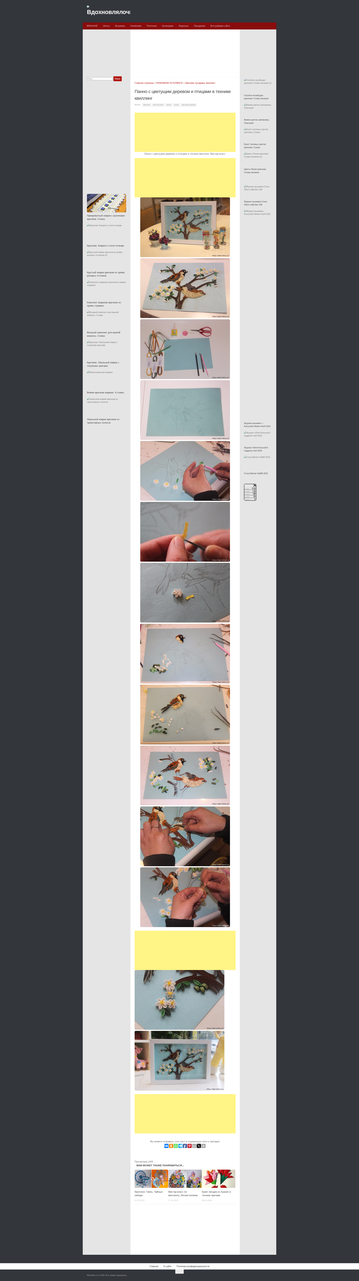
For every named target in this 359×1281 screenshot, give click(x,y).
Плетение (152, 26)
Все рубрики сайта (220, 26)
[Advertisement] (185, 52)
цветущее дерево (189, 105)
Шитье (106, 26)
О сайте (167, 1266)
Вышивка (120, 26)
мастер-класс (158, 105)
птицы (176, 105)
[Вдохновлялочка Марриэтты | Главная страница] (108, 11)
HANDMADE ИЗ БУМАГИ (169, 83)
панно (168, 105)
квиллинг (146, 105)
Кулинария (167, 26)
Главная (154, 1266)
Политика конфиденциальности (193, 1266)
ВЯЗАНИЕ (92, 26)
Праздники (199, 26)
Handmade (135, 26)
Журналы (184, 26)
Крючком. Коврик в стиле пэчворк (105, 245)
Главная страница (144, 83)
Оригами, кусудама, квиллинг (200, 83)
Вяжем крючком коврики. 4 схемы (105, 392)
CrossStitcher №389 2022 (256, 473)
